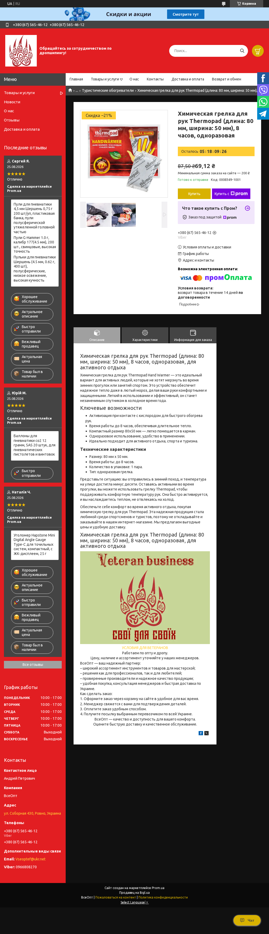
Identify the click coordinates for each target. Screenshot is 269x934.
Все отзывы (33, 664)
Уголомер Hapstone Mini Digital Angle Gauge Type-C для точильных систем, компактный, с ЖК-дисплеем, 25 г (34, 544)
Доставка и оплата (188, 79)
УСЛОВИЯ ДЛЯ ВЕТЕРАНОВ (145, 648)
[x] (206, 734)
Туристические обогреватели (108, 90)
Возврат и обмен (226, 79)
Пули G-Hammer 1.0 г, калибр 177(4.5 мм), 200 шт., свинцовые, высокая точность (35, 245)
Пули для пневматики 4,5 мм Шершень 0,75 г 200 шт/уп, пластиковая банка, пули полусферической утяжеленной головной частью (34, 218)
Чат (251, 920)
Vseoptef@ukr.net (30, 859)
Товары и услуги (105, 79)
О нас (134, 79)
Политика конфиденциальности (163, 897)
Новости (12, 102)
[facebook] (201, 734)
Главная (76, 79)
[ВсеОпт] (21, 50)
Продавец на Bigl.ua (134, 892)
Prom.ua (158, 888)
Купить (194, 194)
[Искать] (242, 51)
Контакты (155, 79)
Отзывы (11, 120)
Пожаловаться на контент (115, 897)
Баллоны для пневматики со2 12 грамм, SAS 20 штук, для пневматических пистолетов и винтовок (34, 445)
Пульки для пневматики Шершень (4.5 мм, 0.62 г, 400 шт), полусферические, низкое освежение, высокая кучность (35, 268)
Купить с (222, 194)
